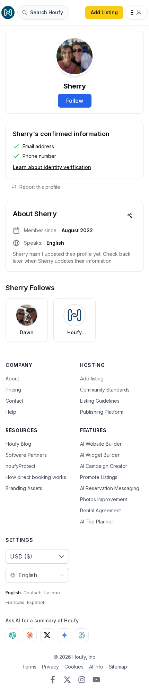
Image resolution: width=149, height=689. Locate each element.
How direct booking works (36, 477)
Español (35, 602)
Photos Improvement (103, 499)
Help (11, 412)
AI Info (96, 667)
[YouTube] (96, 679)
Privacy (50, 667)
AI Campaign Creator (103, 466)
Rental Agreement (100, 510)
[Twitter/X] (67, 679)
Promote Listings (98, 477)
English (13, 592)
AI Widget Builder (100, 455)
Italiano (52, 592)
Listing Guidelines (100, 401)
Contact (14, 401)
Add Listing (104, 12)
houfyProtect (20, 466)
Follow (74, 100)
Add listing (92, 378)
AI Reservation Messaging (109, 488)
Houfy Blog (18, 444)
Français (15, 602)
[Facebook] (52, 679)
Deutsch (33, 592)
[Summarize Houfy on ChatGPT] (12, 635)
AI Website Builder (101, 444)
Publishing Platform (101, 412)
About (12, 378)
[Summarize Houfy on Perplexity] (82, 635)
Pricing (13, 390)
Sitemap (118, 667)
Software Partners (26, 455)
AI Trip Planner (96, 521)
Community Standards (105, 390)
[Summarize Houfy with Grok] (47, 635)
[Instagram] (82, 679)
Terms (29, 667)
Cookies (74, 667)
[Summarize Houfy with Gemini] (64, 635)
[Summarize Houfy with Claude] (30, 635)
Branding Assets (24, 488)
